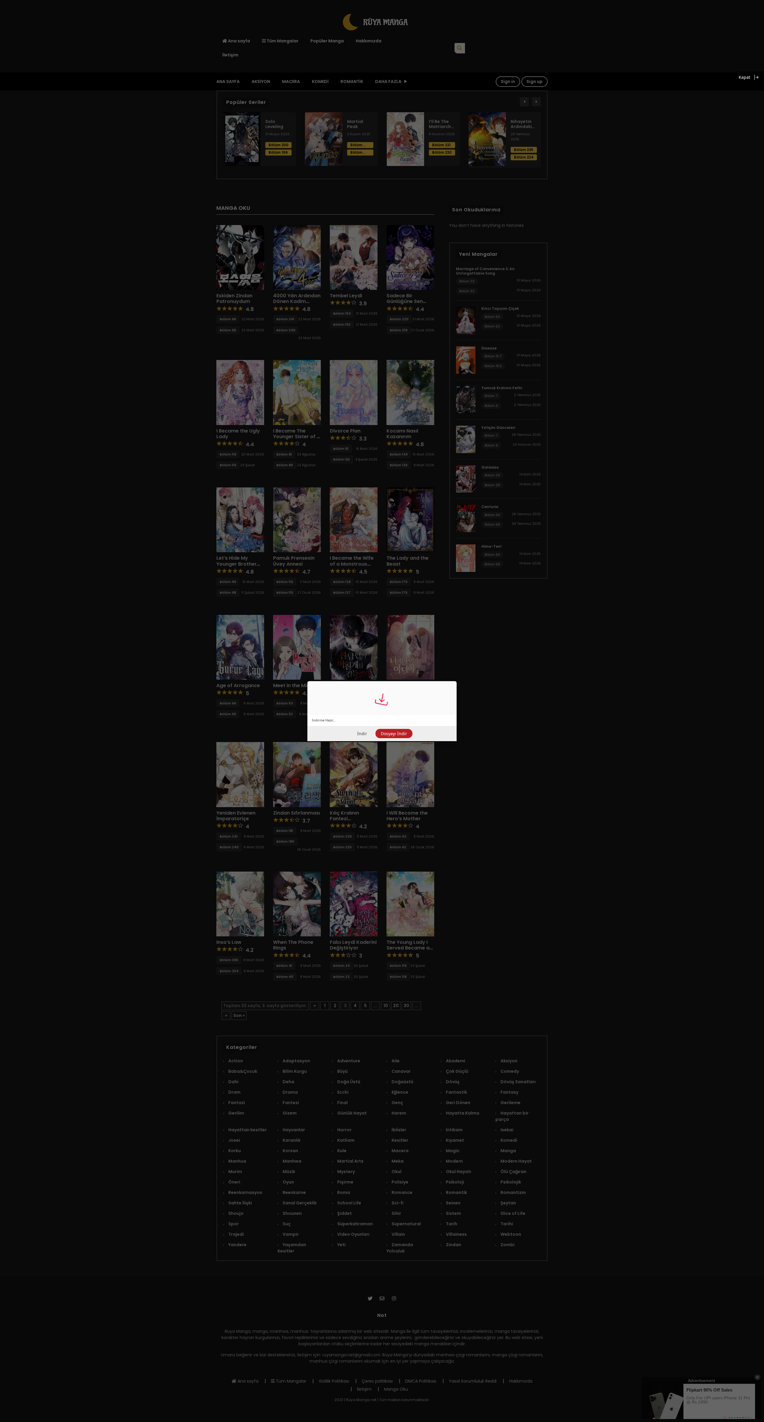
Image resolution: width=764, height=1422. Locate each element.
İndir (362, 733)
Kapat (744, 77)
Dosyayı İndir (394, 733)
